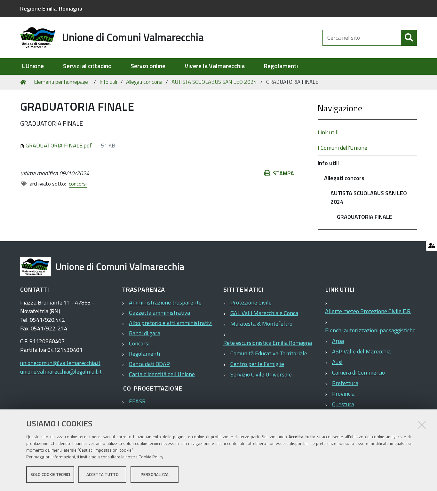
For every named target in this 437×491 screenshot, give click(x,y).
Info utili (108, 82)
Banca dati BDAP (149, 364)
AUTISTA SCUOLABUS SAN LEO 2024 (214, 82)
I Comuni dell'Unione (342, 147)
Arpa (338, 341)
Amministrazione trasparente (165, 302)
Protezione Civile (251, 302)
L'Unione (33, 66)
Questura (343, 404)
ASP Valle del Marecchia (361, 351)
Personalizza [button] (155, 474)
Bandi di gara (144, 333)
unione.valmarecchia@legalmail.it (61, 371)
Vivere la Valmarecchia (215, 66)
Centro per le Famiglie (257, 364)
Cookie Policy (151, 457)
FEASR (137, 401)
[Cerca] (409, 38)
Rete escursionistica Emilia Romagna (267, 342)
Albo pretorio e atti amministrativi (170, 323)
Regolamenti (281, 66)
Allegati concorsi (144, 82)
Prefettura (345, 383)
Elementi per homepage (61, 82)
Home (24, 82)
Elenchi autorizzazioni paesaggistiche (370, 330)
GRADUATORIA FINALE (364, 216)
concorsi (78, 183)
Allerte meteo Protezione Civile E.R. (368, 311)
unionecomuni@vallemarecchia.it (60, 363)
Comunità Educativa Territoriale (268, 353)
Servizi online (148, 66)
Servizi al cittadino (87, 66)
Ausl (337, 362)
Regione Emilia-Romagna (51, 8)
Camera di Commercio (358, 372)
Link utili (328, 132)
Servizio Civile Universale (261, 374)
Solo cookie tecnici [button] (50, 474)
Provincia (343, 393)
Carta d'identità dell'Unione (162, 374)
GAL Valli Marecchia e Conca (264, 313)
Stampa (283, 173)
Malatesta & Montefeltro (261, 323)
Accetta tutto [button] (102, 474)
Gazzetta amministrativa (159, 312)
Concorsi (139, 343)
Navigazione (340, 108)
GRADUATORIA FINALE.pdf (58, 145)
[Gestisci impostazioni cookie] (431, 245)
